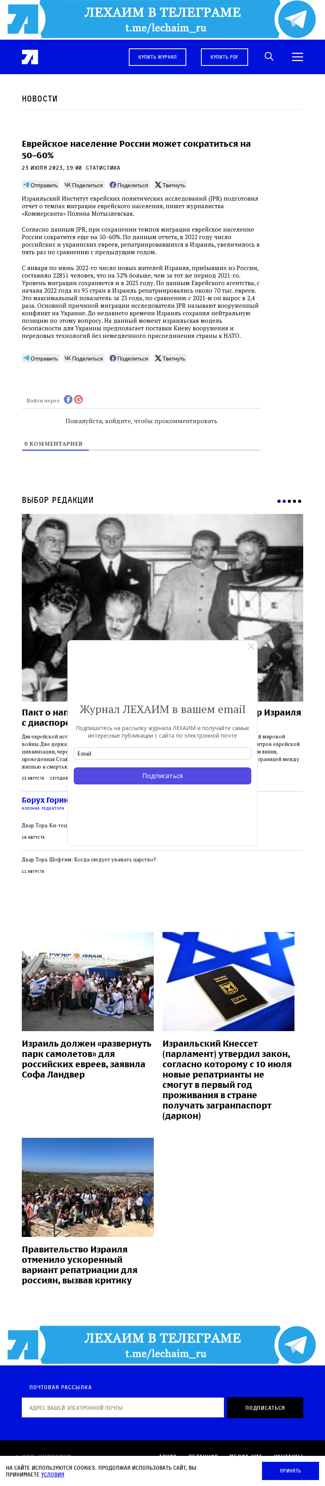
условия (52, 1474)
